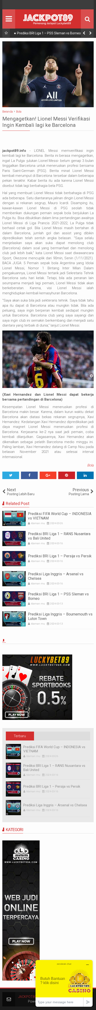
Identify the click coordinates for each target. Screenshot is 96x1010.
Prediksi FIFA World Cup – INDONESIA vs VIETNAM (59, 516)
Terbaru (20, 736)
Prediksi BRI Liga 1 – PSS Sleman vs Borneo (49, 33)
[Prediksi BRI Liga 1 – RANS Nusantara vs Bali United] (14, 538)
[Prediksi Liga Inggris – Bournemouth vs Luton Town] (14, 618)
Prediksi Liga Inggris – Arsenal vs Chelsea (55, 576)
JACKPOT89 (27, 997)
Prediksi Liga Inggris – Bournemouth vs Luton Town (60, 616)
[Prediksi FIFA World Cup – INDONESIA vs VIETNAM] (14, 518)
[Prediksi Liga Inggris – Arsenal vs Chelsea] (14, 578)
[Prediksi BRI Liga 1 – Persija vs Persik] (14, 558)
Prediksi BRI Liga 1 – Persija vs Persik (60, 556)
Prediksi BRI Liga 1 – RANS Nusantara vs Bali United (59, 536)
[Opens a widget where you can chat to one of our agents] (64, 983)
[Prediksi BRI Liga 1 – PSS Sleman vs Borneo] (14, 598)
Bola (90, 465)
